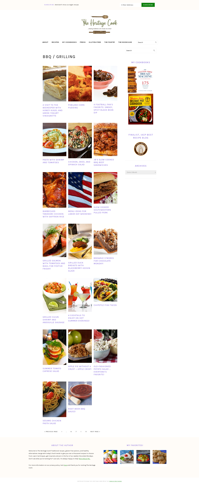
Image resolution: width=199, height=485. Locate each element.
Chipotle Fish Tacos (105, 305)
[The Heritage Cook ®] (99, 35)
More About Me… (84, 459)
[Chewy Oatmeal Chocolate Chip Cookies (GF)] (159, 457)
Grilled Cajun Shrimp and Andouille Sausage (54, 320)
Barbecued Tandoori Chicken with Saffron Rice (53, 214)
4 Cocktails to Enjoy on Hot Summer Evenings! (79, 318)
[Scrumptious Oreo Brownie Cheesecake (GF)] (127, 457)
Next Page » (95, 431)
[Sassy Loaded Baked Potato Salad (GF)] (143, 457)
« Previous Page (51, 431)
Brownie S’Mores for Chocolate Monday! (104, 261)
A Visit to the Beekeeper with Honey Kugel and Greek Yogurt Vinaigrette (53, 110)
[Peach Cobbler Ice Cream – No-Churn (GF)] (110, 457)
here (65, 465)
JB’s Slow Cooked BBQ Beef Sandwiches (104, 162)
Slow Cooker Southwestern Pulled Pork (102, 210)
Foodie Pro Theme (115, 481)
